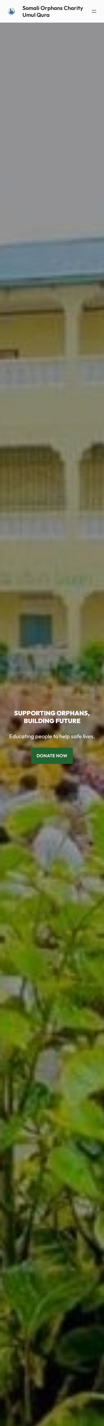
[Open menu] (94, 11)
